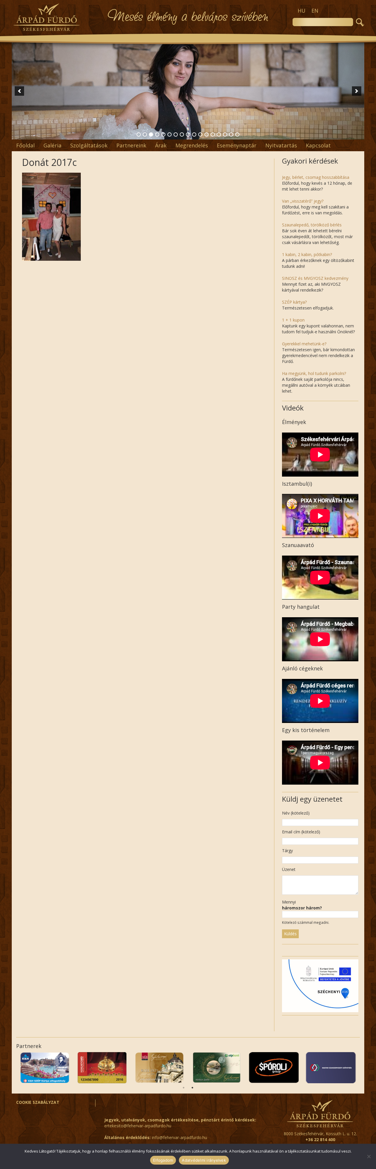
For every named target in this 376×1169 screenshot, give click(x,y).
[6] (169, 134)
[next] (356, 91)
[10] (194, 134)
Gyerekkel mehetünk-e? (304, 344)
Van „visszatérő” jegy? (302, 201)
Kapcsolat (318, 145)
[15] (225, 134)
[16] (231, 134)
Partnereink (131, 145)
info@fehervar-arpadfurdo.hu (179, 1137)
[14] (219, 134)
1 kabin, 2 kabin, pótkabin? (307, 254)
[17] (237, 134)
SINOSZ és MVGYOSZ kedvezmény (315, 278)
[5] (163, 134)
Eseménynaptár (236, 145)
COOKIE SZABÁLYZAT (37, 1102)
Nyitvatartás (281, 145)
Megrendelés (191, 145)
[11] (200, 134)
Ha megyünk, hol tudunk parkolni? (314, 373)
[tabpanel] (331, 1067)
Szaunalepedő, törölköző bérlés (312, 225)
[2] (145, 134)
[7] (176, 134)
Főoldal (25, 145)
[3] (151, 134)
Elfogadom (163, 1160)
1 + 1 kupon (293, 320)
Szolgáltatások (89, 145)
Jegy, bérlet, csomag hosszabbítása (315, 177)
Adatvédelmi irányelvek (204, 1160)
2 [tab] (192, 1088)
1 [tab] (184, 1088)
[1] (139, 134)
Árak (161, 145)
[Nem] (369, 1156)
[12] (206, 134)
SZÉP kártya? (294, 302)
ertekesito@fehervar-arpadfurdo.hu (137, 1125)
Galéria (52, 145)
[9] (188, 134)
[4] (157, 134)
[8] (182, 134)
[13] (213, 134)
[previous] (19, 91)
